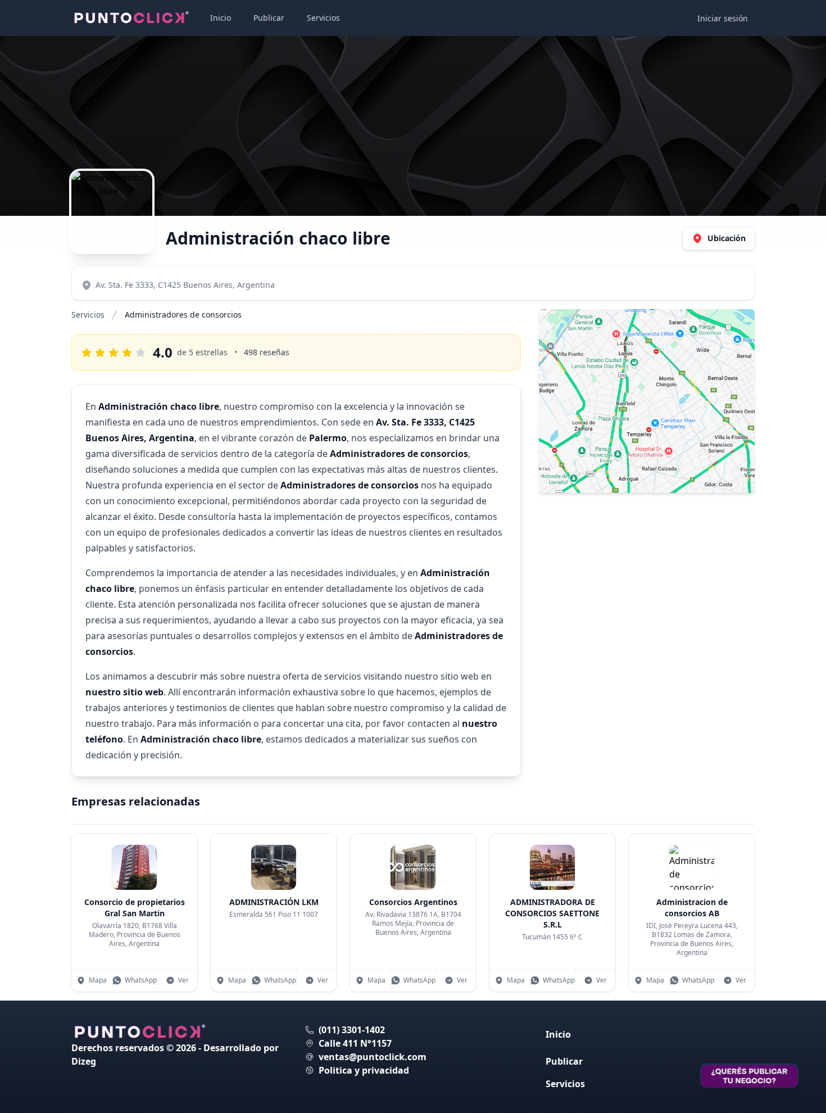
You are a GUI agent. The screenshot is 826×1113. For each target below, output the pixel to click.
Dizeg (83, 1061)
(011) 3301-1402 (352, 1030)
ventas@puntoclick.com (372, 1057)
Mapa (98, 980)
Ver (183, 980)
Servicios (323, 17)
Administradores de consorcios (183, 314)
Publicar (268, 17)
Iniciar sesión (722, 18)
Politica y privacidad (364, 1070)
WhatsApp (141, 980)
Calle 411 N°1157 (355, 1043)
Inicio (220, 17)
